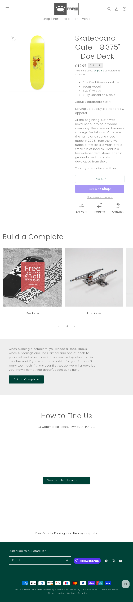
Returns (100, 211)
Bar (75, 19)
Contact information (77, 593)
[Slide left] (59, 326)
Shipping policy (56, 593)
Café (66, 19)
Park (56, 19)
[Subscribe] (67, 560)
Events (85, 19)
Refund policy (73, 589)
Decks (31, 313)
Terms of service (109, 589)
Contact (118, 211)
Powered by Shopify (53, 589)
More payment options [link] (100, 197)
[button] (7, 9)
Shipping (99, 70)
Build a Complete (33, 237)
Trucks (92, 313)
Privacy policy (90, 589)
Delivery (81, 211)
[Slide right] (74, 326)
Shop (46, 19)
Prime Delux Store (33, 589)
